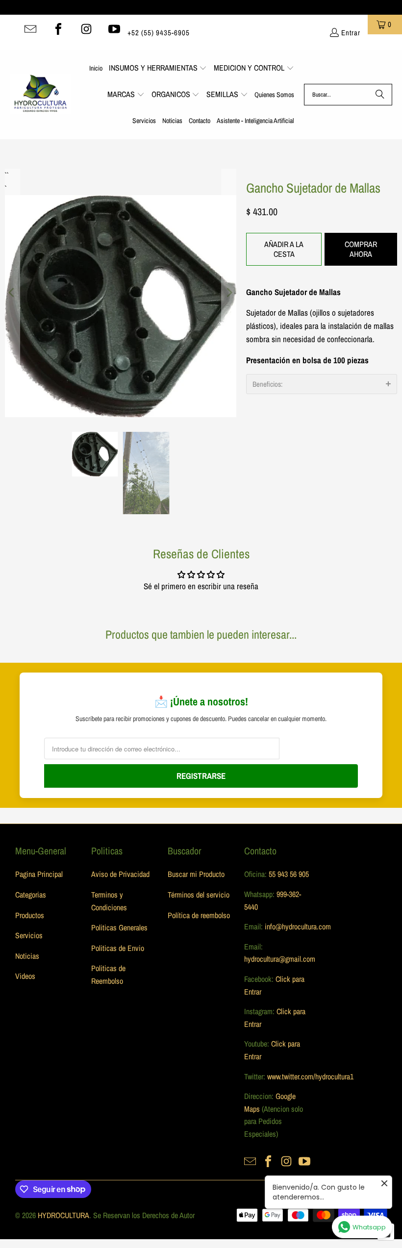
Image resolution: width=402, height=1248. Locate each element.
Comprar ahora (361, 249)
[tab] (321, 384)
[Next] (229, 293)
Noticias (27, 955)
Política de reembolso (199, 915)
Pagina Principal (39, 874)
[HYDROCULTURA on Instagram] (86, 29)
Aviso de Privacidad (120, 874)
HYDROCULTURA (63, 1215)
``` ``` (6, 175)
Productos (29, 915)
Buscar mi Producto (196, 874)
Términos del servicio (198, 894)
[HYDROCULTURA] (40, 94)
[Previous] (12, 293)
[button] (158, 68)
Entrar (350, 32)
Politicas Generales (119, 927)
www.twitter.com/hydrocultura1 (310, 1076)
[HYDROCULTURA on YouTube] (114, 29)
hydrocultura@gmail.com (279, 958)
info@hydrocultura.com (298, 926)
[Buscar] (380, 94)
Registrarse (201, 775)
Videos (25, 976)
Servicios (29, 935)
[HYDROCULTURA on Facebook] (58, 29)
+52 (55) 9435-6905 (158, 32)
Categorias (30, 894)
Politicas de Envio (117, 948)
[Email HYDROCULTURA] (30, 29)
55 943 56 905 (289, 874)
